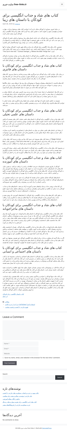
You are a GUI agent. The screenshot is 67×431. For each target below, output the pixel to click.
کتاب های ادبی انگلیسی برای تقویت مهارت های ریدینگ (20, 402)
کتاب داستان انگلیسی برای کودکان (13, 294)
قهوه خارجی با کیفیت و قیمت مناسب (16, 307)
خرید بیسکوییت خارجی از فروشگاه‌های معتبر (16, 405)
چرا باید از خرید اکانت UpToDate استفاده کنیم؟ (20, 304)
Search (5, 374)
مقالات (7, 302)
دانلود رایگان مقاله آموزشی (11, 399)
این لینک (5, 296)
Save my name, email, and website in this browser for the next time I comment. (32, 358)
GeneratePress (47, 428)
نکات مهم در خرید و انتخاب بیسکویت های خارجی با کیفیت (21, 393)
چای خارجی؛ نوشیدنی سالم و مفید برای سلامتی (17, 396)
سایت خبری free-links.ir (15, 4)
